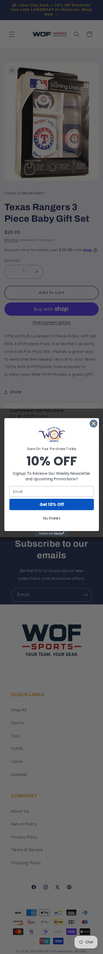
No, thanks (51, 518)
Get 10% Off (51, 504)
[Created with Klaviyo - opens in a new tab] (51, 533)
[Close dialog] (93, 423)
